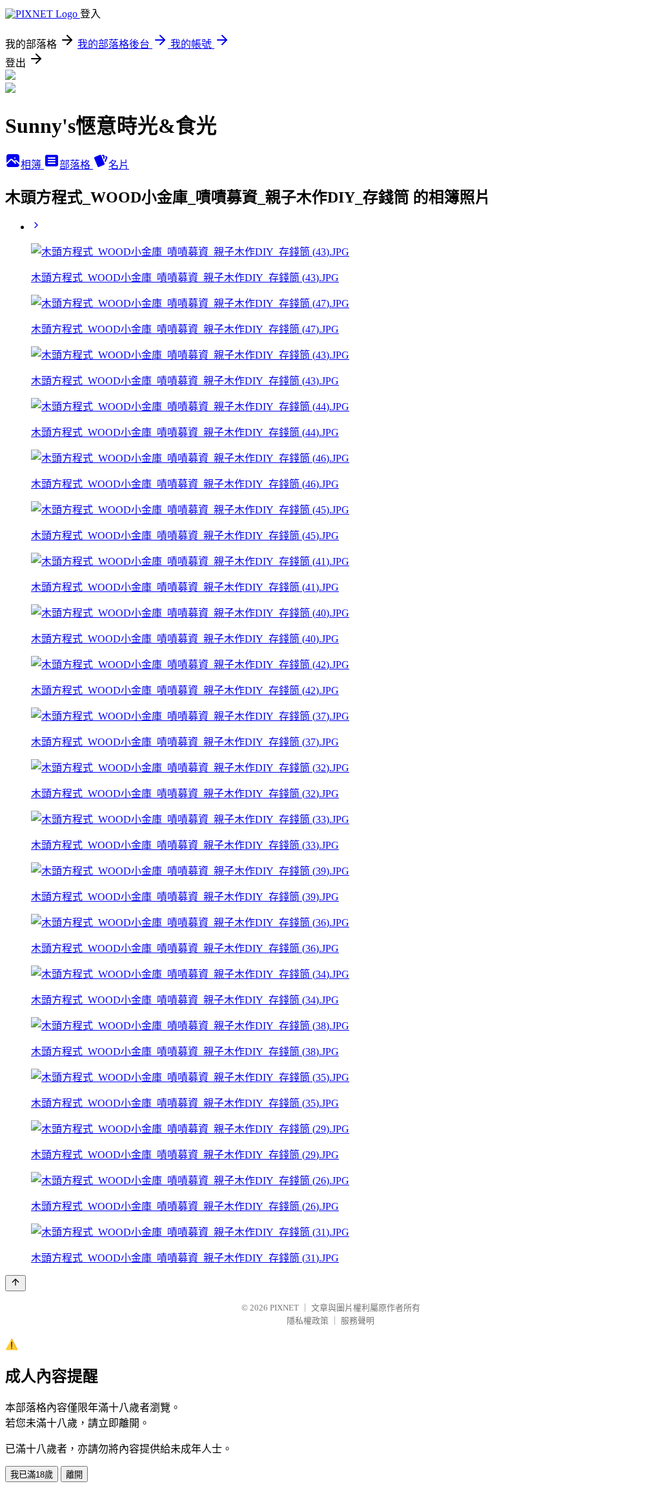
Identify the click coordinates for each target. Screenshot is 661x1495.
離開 (74, 1475)
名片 (118, 164)
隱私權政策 (308, 1320)
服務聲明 (357, 1320)
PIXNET (284, 1307)
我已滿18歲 (31, 1475)
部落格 (76, 164)
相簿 (32, 164)
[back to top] (15, 1283)
